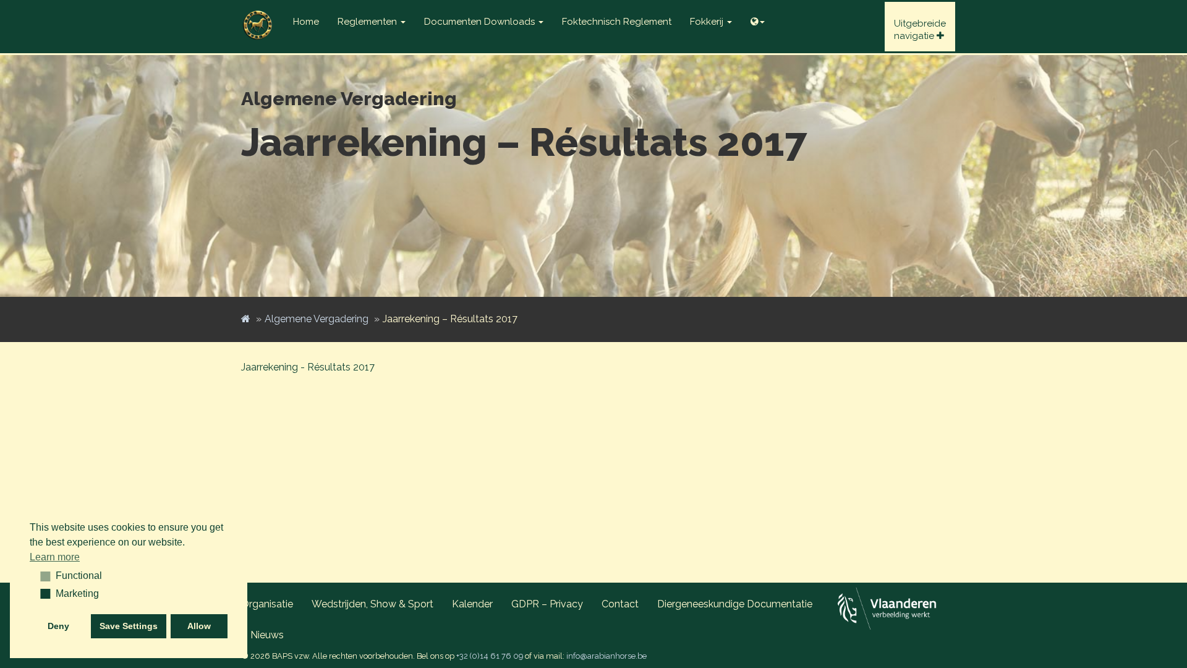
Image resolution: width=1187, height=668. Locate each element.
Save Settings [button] (129, 626)
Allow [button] (199, 626)
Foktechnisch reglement (616, 21)
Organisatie (267, 604)
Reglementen (368, 21)
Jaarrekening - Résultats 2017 (308, 367)
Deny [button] (58, 626)
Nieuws (267, 635)
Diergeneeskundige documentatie (734, 604)
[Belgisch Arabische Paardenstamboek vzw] (258, 15)
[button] (41, 576)
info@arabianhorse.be (606, 656)
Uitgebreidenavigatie (920, 29)
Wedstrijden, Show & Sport (372, 604)
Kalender (472, 604)
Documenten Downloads (480, 21)
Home (306, 21)
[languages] (757, 18)
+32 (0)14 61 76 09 (489, 656)
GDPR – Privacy (547, 604)
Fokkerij (708, 21)
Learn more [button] (55, 557)
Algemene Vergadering (316, 319)
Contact (620, 604)
